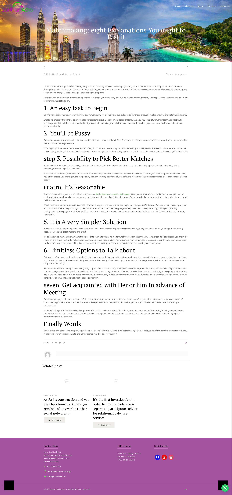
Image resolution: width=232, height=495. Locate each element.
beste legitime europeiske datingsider (113, 194)
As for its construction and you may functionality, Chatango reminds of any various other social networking (66, 406)
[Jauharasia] (17, 8)
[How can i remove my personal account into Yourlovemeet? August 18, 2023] (7, 485)
